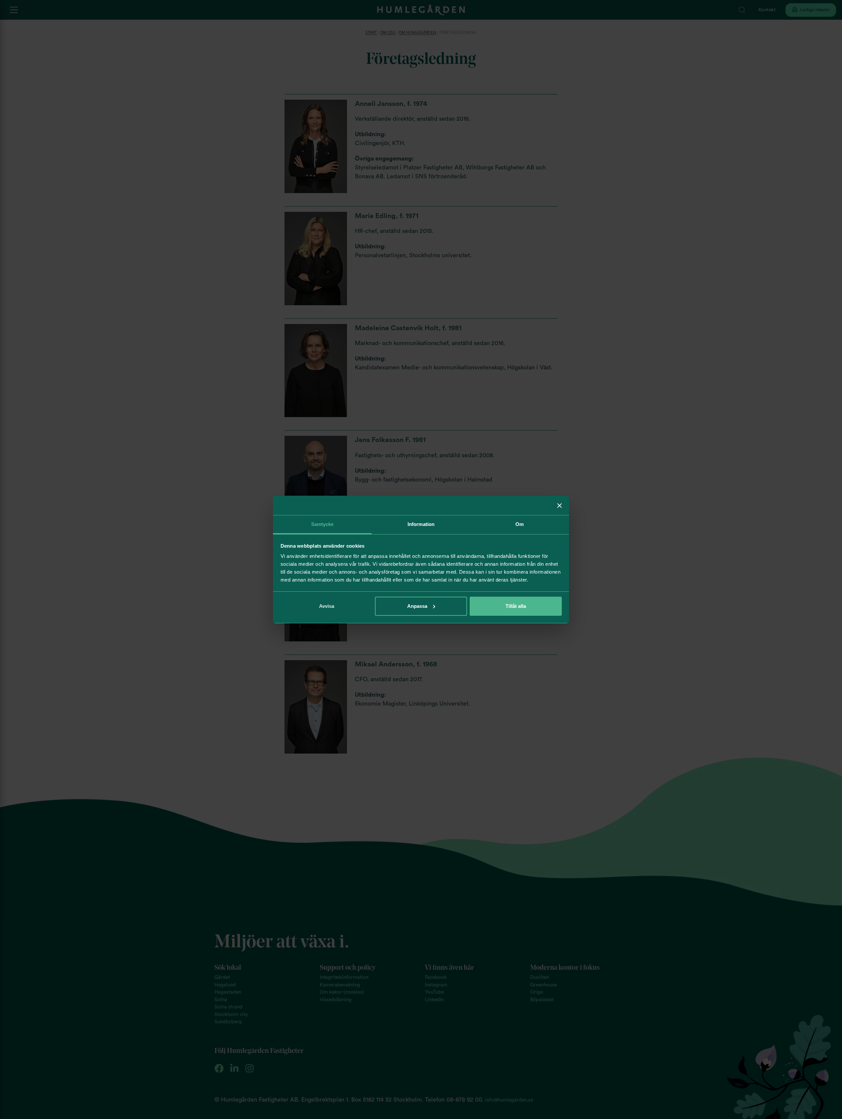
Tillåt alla (516, 606)
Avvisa (326, 606)
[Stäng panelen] (559, 505)
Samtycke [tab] (322, 524)
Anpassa (417, 606)
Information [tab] (421, 524)
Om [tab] (519, 524)
